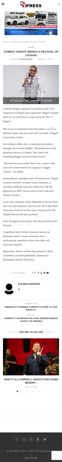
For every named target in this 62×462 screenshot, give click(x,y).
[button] (5, 365)
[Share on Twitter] (41, 273)
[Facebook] (17, 439)
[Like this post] (35, 273)
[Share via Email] (47, 273)
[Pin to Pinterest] (44, 273)
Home (5, 42)
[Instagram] (31, 439)
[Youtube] (44, 439)
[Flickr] (38, 439)
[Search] (58, 4)
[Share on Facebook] (38, 273)
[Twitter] (24, 439)
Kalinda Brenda (26, 59)
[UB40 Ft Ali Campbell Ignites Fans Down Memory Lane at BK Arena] (31, 356)
